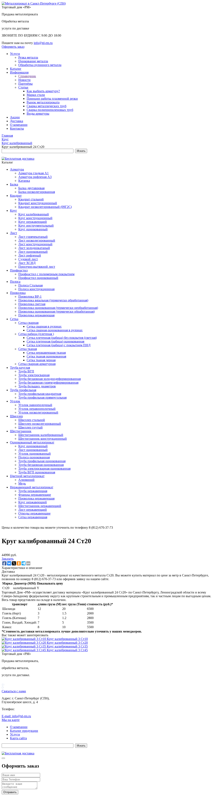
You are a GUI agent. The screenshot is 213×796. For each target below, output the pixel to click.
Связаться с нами (14, 691)
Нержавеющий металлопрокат (31, 487)
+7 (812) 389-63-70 (28, 709)
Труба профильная (23, 390)
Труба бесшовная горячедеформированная (48, 382)
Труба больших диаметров (37, 386)
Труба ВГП (26, 371)
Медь (22, 483)
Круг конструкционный (35, 218)
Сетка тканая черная (41, 360)
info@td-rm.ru (43, 43)
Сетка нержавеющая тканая (46, 352)
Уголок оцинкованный (34, 453)
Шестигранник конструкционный (42, 438)
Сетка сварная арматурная (37, 364)
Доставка (16, 121)
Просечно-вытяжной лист (36, 266)
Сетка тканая (27, 349)
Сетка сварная (28, 322)
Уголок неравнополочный (37, 408)
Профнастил (19, 270)
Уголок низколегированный (38, 412)
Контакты (17, 128)
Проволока (18, 293)
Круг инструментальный (36, 225)
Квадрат (16, 195)
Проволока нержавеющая (36, 315)
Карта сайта (18, 738)
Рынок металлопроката (43, 102)
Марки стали (36, 95)
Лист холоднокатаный (34, 248)
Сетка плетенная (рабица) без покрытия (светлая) (62, 337)
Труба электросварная (34, 375)
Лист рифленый (29, 255)
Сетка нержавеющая (32, 517)
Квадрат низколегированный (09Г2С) (45, 207)
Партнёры (25, 83)
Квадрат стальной (31, 199)
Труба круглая (20, 367)
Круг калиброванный (33, 214)
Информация (19, 72)
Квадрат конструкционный (37, 203)
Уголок (15, 401)
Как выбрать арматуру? (43, 91)
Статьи (23, 87)
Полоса (15, 281)
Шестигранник (20, 431)
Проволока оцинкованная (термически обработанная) (56, 311)
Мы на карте (11, 720)
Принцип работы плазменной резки (52, 98)
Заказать (8, 558)
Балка (14, 184)
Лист (13, 233)
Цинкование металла (33, 61)
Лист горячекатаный (33, 236)
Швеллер (16, 416)
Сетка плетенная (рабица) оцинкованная (55, 341)
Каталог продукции (24, 730)
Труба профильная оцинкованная (42, 461)
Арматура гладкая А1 (33, 173)
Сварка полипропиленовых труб (50, 110)
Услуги (15, 53)
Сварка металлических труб (46, 106)
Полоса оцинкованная (34, 457)
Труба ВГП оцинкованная (36, 472)
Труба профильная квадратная (39, 394)
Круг (13, 210)
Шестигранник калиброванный (40, 435)
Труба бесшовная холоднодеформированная (49, 379)
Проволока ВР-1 (30, 296)
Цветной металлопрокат (27, 476)
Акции (15, 117)
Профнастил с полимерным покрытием (46, 274)
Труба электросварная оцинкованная (44, 468)
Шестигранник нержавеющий (39, 506)
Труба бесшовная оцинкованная (41, 465)
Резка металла (28, 57)
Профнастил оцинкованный (38, 278)
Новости (24, 80)
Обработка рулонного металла (39, 65)
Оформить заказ (13, 46)
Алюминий (26, 480)
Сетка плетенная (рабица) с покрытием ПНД (58, 345)
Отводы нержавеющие (34, 513)
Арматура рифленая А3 (35, 177)
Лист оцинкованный (33, 251)
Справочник (27, 76)
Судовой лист (28, 259)
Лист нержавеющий (32, 509)
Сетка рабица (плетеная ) (36, 334)
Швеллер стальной (31, 420)
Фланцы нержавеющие (34, 494)
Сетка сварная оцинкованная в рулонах (55, 330)
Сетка (14, 319)
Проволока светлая (31, 304)
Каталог (15, 68)
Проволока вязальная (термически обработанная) (53, 300)
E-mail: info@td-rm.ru (16, 716)
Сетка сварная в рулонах (44, 326)
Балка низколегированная (36, 192)
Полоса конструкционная (36, 289)
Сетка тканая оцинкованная (46, 356)
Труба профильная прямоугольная (42, 397)
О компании (18, 125)
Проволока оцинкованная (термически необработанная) (58, 308)
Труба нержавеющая (32, 491)
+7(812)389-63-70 (14, 39)
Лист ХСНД (27, 263)
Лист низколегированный (36, 240)
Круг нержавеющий (32, 222)
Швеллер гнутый (30, 427)
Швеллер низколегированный (39, 423)
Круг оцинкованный (33, 229)
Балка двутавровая (31, 188)
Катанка (24, 180)
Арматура (17, 169)
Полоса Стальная (30, 285)
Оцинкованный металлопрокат (32, 442)
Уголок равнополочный (35, 405)
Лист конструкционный (35, 244)
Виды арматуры (38, 113)
